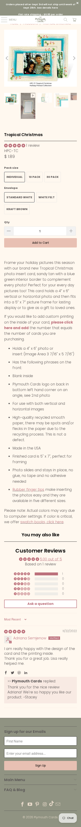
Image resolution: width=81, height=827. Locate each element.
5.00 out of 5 (51, 559)
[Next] (73, 58)
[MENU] (2, 20)
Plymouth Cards (46, 817)
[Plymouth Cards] (40, 20)
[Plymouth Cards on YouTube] (30, 805)
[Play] (40, 58)
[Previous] (7, 58)
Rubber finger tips (28, 489)
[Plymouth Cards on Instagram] (45, 805)
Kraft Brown (16, 209)
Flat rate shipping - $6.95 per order (40, 14)
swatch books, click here (42, 521)
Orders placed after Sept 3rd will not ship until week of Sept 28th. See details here (40, 6)
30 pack (53, 177)
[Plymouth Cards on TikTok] (51, 805)
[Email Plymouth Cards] (58, 805)
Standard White (19, 197)
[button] (14, 145)
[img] (14, 631)
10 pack (34, 177)
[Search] (66, 20)
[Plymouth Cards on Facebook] (23, 805)
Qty (7, 222)
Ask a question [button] (40, 603)
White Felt (46, 197)
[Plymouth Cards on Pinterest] (37, 805)
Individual (14, 177)
